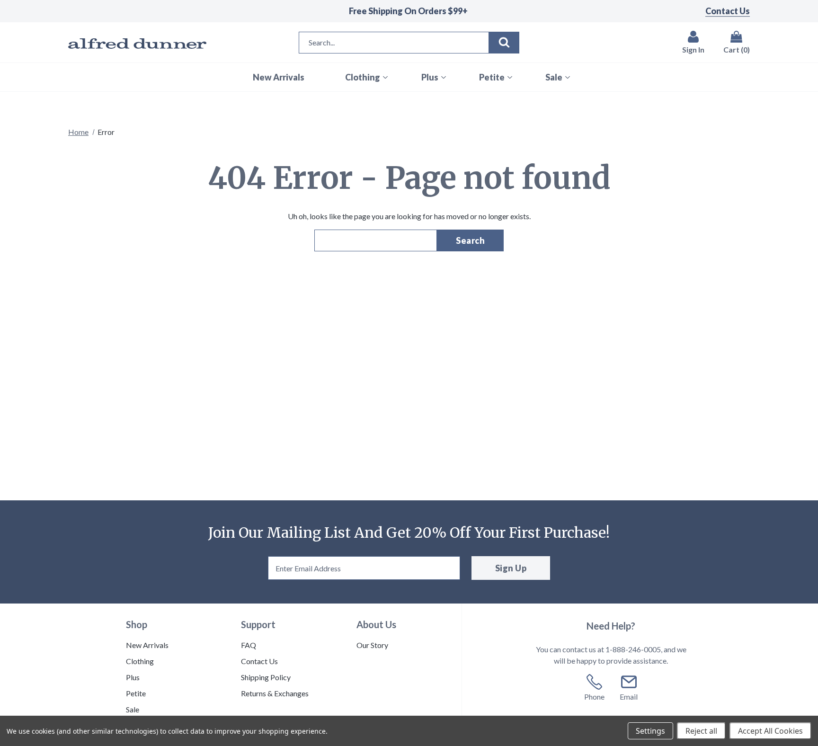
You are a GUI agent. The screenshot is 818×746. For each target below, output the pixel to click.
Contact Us (727, 11)
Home (78, 131)
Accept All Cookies (770, 731)
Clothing (140, 661)
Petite (136, 693)
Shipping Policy (266, 677)
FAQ (248, 644)
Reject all (701, 731)
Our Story (372, 644)
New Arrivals (147, 644)
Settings (650, 731)
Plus (133, 677)
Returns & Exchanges (275, 693)
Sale (132, 709)
